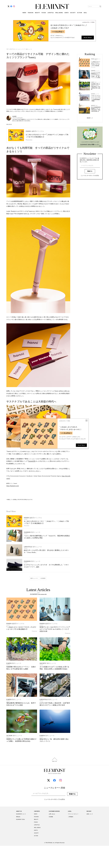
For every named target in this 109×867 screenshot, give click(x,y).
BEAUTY (37, 12)
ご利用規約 (70, 816)
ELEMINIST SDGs (20, 819)
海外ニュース (28, 49)
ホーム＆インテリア (20, 49)
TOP (7, 49)
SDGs (85, 12)
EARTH (67, 12)
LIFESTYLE (51, 12)
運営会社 (18, 816)
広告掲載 (51, 816)
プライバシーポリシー (73, 814)
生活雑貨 (43, 578)
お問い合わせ (52, 814)
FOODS (44, 12)
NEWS (24, 12)
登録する (89, 171)
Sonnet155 (31, 461)
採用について (90, 814)
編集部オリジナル (97, 59)
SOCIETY (72, 12)
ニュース (97, 70)
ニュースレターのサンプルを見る (90, 175)
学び (97, 105)
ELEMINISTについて (21, 814)
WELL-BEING (59, 12)
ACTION (79, 12)
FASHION (30, 12)
